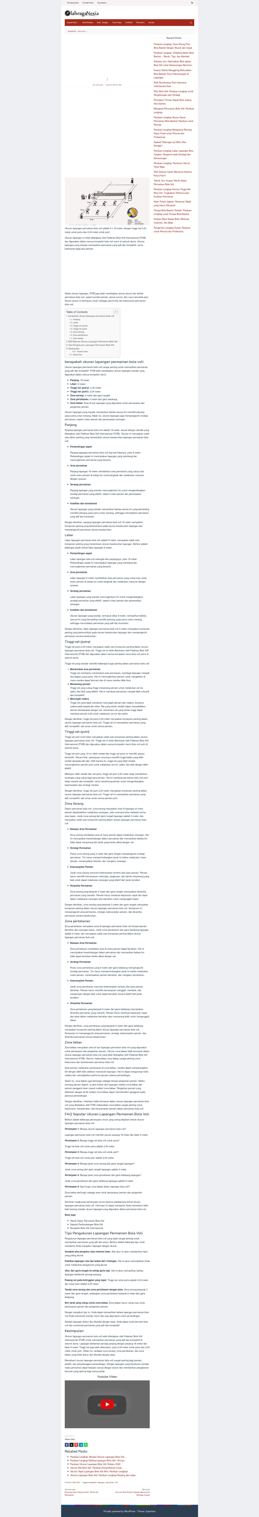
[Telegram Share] (81, 1445)
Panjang (76, 319)
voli (116, 1482)
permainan (110, 1482)
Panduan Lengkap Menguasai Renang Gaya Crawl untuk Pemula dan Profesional (173, 133)
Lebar (75, 322)
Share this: (77, 354)
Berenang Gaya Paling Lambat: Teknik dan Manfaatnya (81, 1492)
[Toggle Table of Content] (114, 312)
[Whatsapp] (86, 1445)
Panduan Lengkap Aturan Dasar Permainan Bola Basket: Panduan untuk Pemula (173, 121)
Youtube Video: (82, 351)
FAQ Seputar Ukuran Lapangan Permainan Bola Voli (92, 341)
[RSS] (192, 3)
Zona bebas (78, 338)
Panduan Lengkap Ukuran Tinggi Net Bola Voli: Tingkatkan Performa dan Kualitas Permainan (172, 192)
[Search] (191, 22)
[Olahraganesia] (81, 13)
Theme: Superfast (146, 1511)
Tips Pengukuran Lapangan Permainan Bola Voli (91, 344)
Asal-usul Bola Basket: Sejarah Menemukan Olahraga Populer (132, 1492)
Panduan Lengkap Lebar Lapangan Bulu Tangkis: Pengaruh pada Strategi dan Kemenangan (173, 154)
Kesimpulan (73, 348)
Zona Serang (78, 332)
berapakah (92, 1482)
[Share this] (67, 1445)
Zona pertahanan (80, 335)
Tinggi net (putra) (80, 325)
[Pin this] (76, 1445)
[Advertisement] (107, 57)
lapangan (101, 1482)
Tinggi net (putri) (80, 328)
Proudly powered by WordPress (119, 1511)
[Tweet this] (71, 1445)
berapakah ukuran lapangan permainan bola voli (91, 315)
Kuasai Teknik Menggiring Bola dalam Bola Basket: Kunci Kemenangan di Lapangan (172, 73)
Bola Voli (76, 1482)
